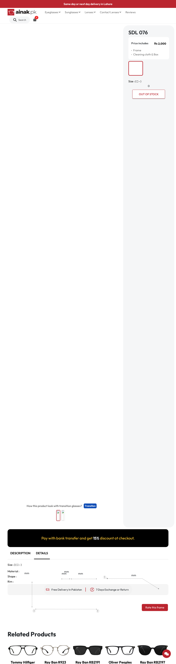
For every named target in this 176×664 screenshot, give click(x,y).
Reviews (130, 12)
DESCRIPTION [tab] (20, 553)
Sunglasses (72, 12)
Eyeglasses (52, 12)
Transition (90, 505)
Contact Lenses (109, 12)
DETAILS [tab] (42, 553)
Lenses (89, 12)
